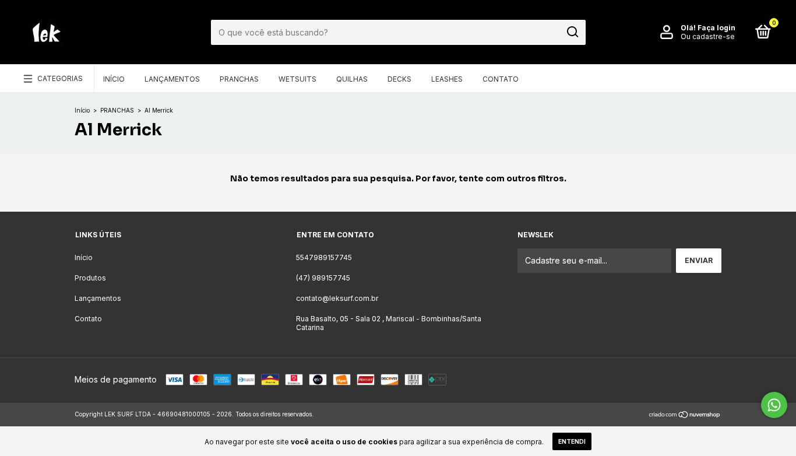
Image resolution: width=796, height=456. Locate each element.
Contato (500, 79)
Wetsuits (297, 79)
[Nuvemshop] (685, 415)
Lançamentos (172, 79)
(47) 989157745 (323, 277)
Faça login (716, 27)
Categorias (60, 78)
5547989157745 (324, 257)
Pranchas (239, 79)
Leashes (447, 79)
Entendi (572, 441)
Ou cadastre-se (708, 36)
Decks (399, 79)
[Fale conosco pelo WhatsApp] (774, 405)
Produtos (90, 277)
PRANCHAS (117, 110)
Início (114, 79)
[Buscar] (572, 32)
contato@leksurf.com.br (337, 298)
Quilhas (352, 79)
